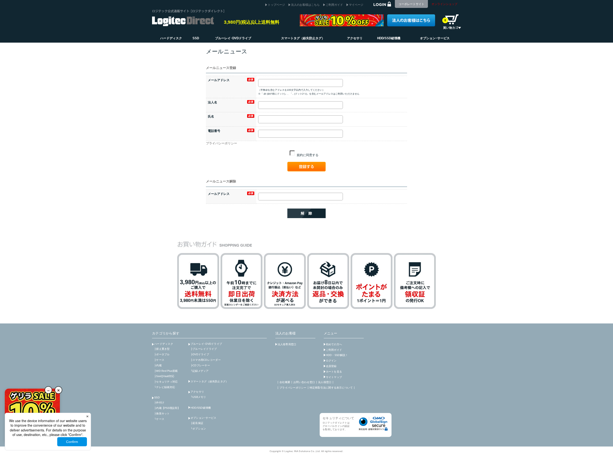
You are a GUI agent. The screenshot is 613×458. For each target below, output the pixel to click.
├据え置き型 (162, 348)
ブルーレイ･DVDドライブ (206, 343)
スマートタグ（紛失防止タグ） (209, 381)
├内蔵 (158, 365)
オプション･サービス (203, 417)
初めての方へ (334, 344)
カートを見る (334, 371)
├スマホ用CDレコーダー (206, 359)
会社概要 (284, 382)
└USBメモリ (198, 397)
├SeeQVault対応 (164, 376)
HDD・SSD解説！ (337, 355)
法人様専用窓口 (287, 344)
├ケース (159, 359)
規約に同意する (307, 155)
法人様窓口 (324, 382)
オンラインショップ (444, 4)
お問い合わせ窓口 (304, 382)
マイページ (356, 4)
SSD (157, 397)
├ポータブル (162, 354)
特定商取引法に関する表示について (331, 387)
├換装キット (162, 413)
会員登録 (331, 366)
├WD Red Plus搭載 (166, 370)
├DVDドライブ (200, 354)
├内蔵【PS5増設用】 (167, 408)
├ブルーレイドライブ (204, 348)
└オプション (198, 428)
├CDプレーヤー (200, 365)
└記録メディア (200, 370)
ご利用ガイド (334, 4)
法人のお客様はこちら (305, 4)
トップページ (276, 4)
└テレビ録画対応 (164, 387)
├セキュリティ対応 (166, 381)
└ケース (159, 419)
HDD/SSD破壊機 (201, 407)
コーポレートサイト (411, 4)
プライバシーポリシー (221, 143)
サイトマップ (334, 377)
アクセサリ (197, 391)
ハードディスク (163, 343)
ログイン (331, 360)
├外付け (159, 402)
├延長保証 (197, 423)
